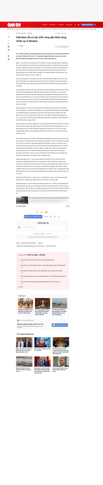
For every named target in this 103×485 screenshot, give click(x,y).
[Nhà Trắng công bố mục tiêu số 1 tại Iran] (42, 342)
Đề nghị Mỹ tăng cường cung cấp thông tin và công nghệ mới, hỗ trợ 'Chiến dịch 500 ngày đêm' (61, 351)
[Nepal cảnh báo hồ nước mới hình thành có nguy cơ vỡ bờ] (24, 361)
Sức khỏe (82, 29)
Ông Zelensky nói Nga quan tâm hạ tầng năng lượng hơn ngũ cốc (40, 282)
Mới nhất (11, 29)
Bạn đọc (91, 29)
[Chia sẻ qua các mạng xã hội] (58, 216)
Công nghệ (43, 29)
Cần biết (61, 24)
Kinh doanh (37, 29)
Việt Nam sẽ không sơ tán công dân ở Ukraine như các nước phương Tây (25, 311)
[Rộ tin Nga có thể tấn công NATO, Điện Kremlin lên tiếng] (61, 361)
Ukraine (40, 243)
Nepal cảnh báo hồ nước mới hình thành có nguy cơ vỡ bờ (23, 369)
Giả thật (87, 29)
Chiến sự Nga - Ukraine (36, 255)
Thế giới (28, 29)
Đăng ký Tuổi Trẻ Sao (87, 24)
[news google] (61, 46)
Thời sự (23, 29)
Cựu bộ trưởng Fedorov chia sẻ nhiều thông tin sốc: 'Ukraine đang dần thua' (43, 276)
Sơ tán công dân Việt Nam (28, 243)
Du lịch (49, 29)
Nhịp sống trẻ (55, 29)
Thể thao (69, 29)
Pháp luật (32, 29)
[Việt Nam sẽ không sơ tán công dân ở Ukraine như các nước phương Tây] (25, 303)
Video (20, 29)
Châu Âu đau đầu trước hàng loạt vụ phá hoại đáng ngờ (37, 260)
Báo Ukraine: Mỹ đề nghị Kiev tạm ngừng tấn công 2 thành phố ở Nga (41, 271)
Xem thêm (20, 286)
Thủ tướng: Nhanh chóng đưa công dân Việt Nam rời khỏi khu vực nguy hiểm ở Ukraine (42, 312)
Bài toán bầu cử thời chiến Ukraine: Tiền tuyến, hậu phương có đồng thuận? (43, 265)
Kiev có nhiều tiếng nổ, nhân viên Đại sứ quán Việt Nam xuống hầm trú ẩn (49, 198)
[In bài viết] (8, 59)
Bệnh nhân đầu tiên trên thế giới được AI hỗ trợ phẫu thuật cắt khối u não (24, 350)
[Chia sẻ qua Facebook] (51, 216)
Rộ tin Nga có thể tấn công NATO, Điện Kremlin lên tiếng (60, 369)
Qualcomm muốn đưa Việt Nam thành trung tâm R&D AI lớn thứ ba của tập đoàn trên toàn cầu (42, 370)
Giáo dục (74, 29)
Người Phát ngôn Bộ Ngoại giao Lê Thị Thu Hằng (30, 246)
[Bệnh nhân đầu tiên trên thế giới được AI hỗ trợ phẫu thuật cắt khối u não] (24, 342)
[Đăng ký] (60, 325)
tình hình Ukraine (51, 246)
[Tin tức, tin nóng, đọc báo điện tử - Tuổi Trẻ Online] (14, 24)
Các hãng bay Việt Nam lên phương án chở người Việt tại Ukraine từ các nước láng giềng (59, 312)
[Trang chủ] (8, 29)
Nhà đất (78, 29)
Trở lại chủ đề (21, 33)
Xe (47, 29)
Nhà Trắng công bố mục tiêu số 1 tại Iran (42, 349)
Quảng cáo (69, 24)
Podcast (45, 24)
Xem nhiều (16, 29)
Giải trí (64, 29)
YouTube (53, 24)
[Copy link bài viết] (54, 216)
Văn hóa (61, 29)
